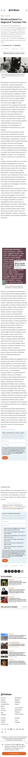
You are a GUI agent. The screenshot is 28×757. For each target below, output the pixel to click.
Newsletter (17, 702)
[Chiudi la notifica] (26, 743)
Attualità (7, 15)
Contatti (3, 722)
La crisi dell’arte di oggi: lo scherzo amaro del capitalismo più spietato (17, 644)
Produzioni (17, 722)
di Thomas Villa (12, 602)
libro (22, 48)
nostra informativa (13, 449)
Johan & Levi (14, 48)
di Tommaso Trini (7, 45)
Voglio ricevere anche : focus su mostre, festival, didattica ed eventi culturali (14, 529)
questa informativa (18, 452)
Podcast (17, 704)
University (17, 718)
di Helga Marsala (13, 656)
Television (3, 714)
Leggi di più (24, 606)
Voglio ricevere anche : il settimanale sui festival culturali (13, 547)
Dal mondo (3, 710)
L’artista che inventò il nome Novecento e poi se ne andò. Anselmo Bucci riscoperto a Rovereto (17, 583)
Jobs (2, 712)
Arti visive (11, 579)
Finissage (17, 712)
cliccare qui (12, 507)
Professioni (3, 702)
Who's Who (11, 596)
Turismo (3, 708)
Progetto (3, 700)
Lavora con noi (4, 724)
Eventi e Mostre (19, 707)
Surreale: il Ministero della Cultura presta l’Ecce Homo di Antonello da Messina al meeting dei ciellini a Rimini (17, 663)
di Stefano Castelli (13, 585)
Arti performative (5, 704)
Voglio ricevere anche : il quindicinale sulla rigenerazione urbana (15, 536)
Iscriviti (5, 457)
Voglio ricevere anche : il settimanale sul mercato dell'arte (14, 532)
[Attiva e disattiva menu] (1, 10)
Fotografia (11, 588)
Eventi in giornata (19, 714)
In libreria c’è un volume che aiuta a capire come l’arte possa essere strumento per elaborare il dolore (17, 591)
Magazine (17, 700)
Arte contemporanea (14, 642)
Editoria (6, 48)
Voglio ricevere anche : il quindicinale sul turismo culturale (13, 543)
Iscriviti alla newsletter (14, 753)
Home (2, 15)
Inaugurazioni (18, 710)
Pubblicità (3, 720)
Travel (16, 720)
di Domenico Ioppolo (14, 593)
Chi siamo (3, 718)
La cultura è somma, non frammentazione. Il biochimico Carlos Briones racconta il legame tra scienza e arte (18, 600)
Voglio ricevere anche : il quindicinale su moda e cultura (14, 540)
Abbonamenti (18, 698)
